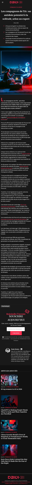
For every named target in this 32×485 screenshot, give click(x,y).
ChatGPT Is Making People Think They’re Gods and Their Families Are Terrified (14, 412)
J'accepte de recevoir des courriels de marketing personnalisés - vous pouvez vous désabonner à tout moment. (16, 338)
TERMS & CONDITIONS (25, 482)
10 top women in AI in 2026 (11, 389)
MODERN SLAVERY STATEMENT (11, 483)
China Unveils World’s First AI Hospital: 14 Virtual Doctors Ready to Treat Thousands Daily (14, 436)
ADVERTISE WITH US (6, 482)
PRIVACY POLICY (15, 482)
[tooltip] (22, 349)
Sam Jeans (15, 349)
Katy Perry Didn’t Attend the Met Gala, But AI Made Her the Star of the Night (14, 461)
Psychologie (5, 306)
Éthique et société (16, 7)
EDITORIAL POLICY (23, 483)
